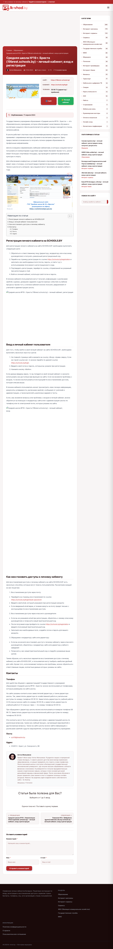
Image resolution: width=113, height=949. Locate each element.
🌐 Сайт (49, 101)
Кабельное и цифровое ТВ (92, 83)
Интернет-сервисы (90, 33)
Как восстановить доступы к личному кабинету (27, 224)
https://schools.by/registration (58, 259)
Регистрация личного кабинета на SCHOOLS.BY (26, 219)
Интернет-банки (89, 70)
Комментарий (12, 839)
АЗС (84, 96)
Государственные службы (92, 48)
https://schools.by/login (59, 85)
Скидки (86, 87)
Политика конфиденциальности (14, 927)
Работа (85, 100)
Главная (9, 50)
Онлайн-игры (88, 122)
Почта (14, 231)
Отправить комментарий (19, 868)
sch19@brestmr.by (18, 737)
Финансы (86, 74)
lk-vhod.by (11, 944)
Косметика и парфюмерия (92, 126)
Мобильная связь (89, 109)
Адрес (15, 233)
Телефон (15, 229)
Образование (18, 50)
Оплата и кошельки (90, 117)
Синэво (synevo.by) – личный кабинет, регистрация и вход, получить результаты (92, 143)
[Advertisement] (40, 30)
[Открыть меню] (108, 7)
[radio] (32, 802)
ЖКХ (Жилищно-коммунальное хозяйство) (92, 43)
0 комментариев (61, 70)
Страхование (87, 105)
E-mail (44, 858)
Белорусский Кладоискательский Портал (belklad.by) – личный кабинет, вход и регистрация (94, 163)
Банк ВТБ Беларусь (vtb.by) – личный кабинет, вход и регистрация (95, 183)
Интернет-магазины (90, 29)
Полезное (86, 61)
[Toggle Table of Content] (68, 216)
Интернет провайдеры (91, 66)
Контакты (12, 227)
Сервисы (86, 37)
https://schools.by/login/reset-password (26, 600)
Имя (8, 858)
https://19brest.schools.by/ (60, 80)
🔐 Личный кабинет (66, 101)
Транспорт (87, 79)
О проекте (6, 930)
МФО (85, 53)
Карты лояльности (90, 92)
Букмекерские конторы (91, 113)
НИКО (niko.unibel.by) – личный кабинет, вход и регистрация (93, 153)
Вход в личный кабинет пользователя (23, 222)
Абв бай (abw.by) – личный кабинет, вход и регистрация (94, 174)
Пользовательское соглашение (14, 934)
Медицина (87, 57)
